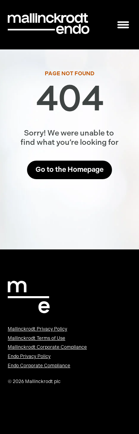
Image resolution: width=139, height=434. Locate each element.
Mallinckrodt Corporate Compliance (47, 347)
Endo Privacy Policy (29, 356)
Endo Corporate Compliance (39, 365)
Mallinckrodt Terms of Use (36, 338)
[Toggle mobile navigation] (123, 25)
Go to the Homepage (69, 169)
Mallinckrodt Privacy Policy (37, 329)
